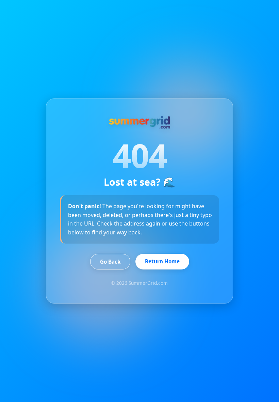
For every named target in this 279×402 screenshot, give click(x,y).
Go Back (110, 261)
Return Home (162, 261)
